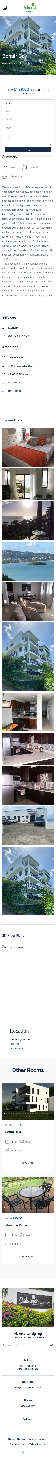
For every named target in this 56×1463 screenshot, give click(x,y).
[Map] (28, 990)
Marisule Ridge (16, 1225)
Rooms (11, 1438)
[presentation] (7, 1101)
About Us (32, 1438)
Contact (42, 1438)
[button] (4, 1113)
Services (21, 1438)
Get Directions (16, 1048)
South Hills (13, 1132)
